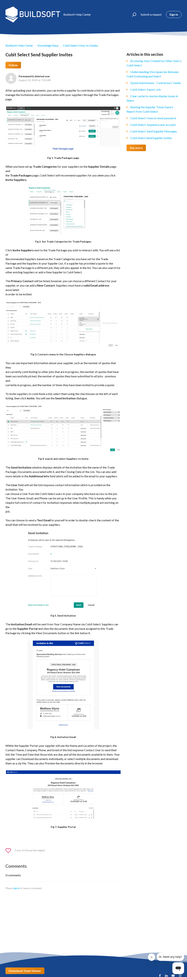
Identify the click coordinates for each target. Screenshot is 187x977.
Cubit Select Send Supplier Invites (151, 138)
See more (136, 148)
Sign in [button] (173, 14)
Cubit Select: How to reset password (153, 118)
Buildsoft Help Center (19, 45)
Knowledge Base (47, 45)
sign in (16, 888)
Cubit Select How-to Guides (80, 45)
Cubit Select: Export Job (145, 89)
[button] (132, 14)
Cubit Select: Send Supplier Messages (153, 131)
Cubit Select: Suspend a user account (153, 124)
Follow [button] (13, 65)
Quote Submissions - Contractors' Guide (155, 83)
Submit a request (151, 14)
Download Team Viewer (25, 970)
